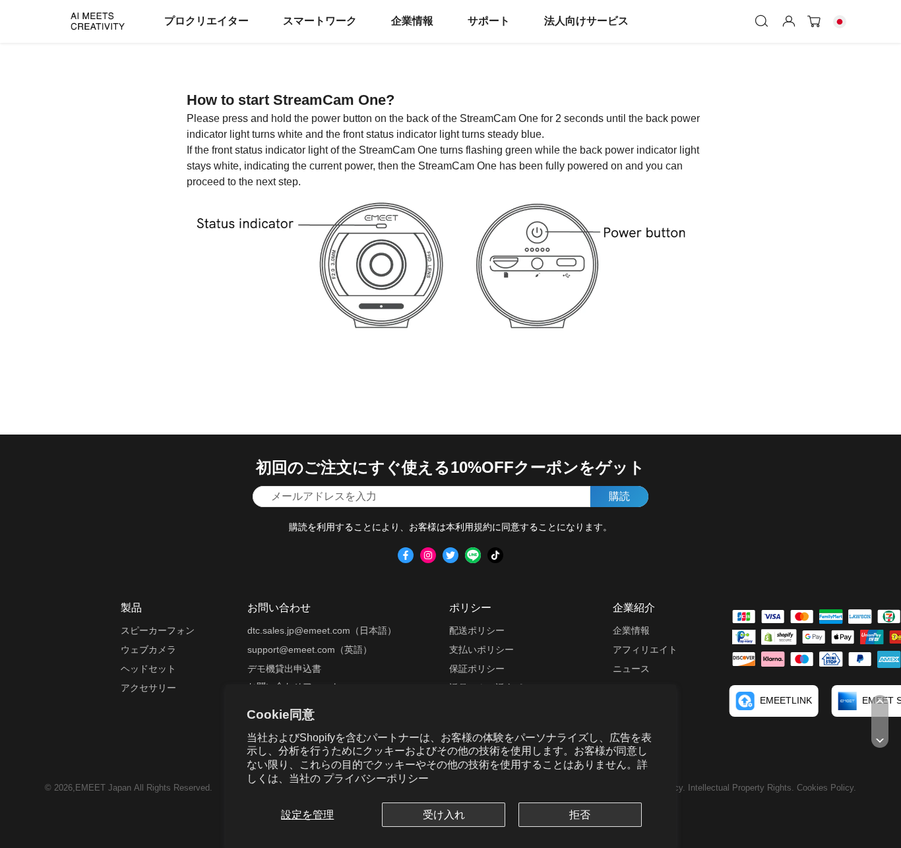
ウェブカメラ (148, 649)
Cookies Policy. (826, 788)
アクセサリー (148, 687)
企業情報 (412, 20)
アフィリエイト (645, 649)
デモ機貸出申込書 (284, 668)
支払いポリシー (481, 649)
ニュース (631, 668)
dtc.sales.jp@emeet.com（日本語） (321, 630)
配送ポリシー (477, 630)
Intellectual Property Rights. (742, 788)
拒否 (579, 814)
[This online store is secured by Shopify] (779, 636)
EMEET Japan (103, 788)
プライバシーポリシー (376, 778)
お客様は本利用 (441, 527)
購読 (619, 496)
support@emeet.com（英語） (309, 649)
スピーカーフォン (158, 630)
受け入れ (444, 814)
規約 (483, 527)
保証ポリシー (477, 668)
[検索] (762, 21)
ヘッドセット (148, 668)
